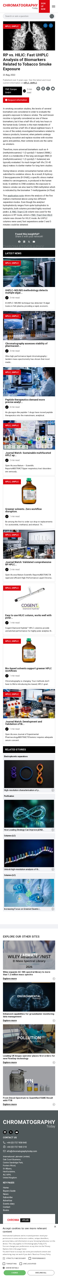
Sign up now (43, 6)
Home (6, 1187)
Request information (17, 100)
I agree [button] (14, 1273)
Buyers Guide (9, 1191)
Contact (6, 1207)
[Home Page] (20, 6)
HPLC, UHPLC (30, 83)
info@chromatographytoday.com (22, 1151)
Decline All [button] (40, 1273)
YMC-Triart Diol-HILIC (41, 215)
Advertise (7, 1200)
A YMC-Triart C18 (18, 212)
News (5, 1194)
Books (6, 1210)
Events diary (9, 1203)
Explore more (10, 978)
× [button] (55, 1227)
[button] (4, 1258)
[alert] (29, 1251)
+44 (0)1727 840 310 (17, 1147)
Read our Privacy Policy (42, 1254)
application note (16, 195)
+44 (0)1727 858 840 (17, 1142)
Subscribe (8, 1197)
